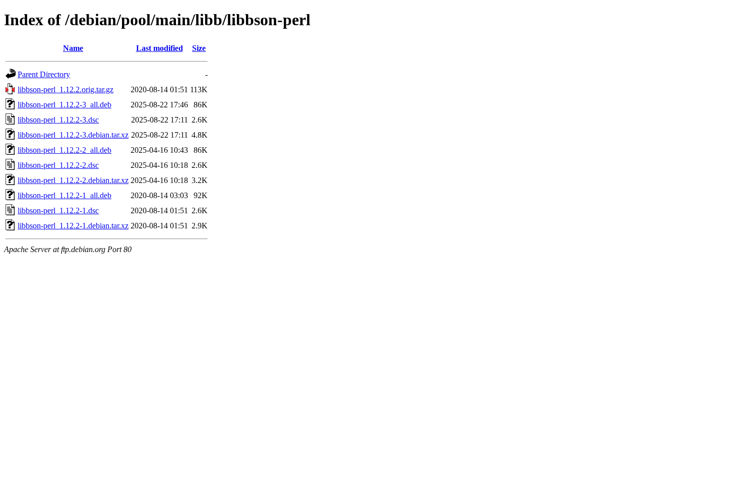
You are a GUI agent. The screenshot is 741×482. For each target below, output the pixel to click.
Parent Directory (44, 74)
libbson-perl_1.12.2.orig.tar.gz (65, 89)
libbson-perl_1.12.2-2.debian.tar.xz (73, 180)
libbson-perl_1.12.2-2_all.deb (64, 150)
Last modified (159, 48)
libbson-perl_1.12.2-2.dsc (58, 165)
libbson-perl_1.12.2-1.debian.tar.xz (73, 225)
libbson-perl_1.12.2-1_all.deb (64, 195)
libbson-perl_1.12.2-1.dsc (58, 210)
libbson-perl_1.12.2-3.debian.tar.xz (73, 135)
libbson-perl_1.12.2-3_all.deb (64, 104)
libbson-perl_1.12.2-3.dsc (58, 119)
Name (73, 48)
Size (199, 48)
